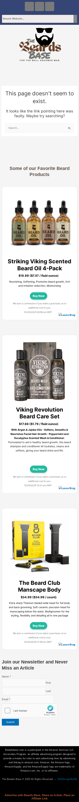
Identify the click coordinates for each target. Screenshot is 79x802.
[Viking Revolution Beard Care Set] (40, 371)
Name (6, 676)
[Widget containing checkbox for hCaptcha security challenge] (29, 710)
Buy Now (38, 296)
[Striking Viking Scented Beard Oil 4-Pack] (40, 223)
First (48, 682)
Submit (10, 722)
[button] (39, 70)
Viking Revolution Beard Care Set (39, 413)
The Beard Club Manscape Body (39, 586)
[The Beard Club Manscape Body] (40, 545)
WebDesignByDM (67, 779)
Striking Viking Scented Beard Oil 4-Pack (39, 265)
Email (6, 699)
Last (48, 691)
